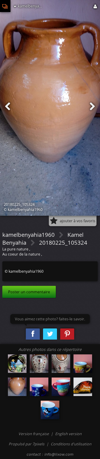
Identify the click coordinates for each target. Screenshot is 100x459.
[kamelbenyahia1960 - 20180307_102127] (39, 363)
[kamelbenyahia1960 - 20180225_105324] (17, 387)
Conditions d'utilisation (71, 444)
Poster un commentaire (29, 291)
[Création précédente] (7, 106)
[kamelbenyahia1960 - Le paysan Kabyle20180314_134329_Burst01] (17, 363)
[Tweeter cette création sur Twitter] (50, 334)
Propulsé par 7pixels (26, 444)
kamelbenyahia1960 (29, 234)
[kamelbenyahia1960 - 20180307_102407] (61, 363)
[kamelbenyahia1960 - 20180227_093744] (61, 387)
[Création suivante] (92, 106)
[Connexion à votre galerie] (95, 6)
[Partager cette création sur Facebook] (33, 334)
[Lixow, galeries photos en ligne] (5, 6)
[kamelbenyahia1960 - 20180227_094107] (39, 387)
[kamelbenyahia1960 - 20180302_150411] (82, 387)
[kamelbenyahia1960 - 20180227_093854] (82, 363)
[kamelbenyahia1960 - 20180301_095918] (50, 410)
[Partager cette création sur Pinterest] (67, 334)
